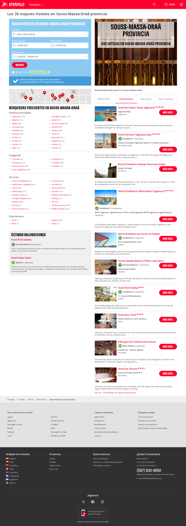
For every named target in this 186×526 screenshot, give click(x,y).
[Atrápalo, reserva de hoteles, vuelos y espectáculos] (13, 4)
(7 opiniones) (138, 139)
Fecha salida (55, 41)
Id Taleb (54, 424)
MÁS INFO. (168, 112)
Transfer (55, 191)
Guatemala (14, 476)
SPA (53, 202)
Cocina (14, 188)
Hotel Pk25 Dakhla (21, 239)
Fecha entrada (18, 41)
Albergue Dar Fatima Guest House (137, 341)
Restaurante (56, 188)
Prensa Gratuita (18, 209)
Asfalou (55, 144)
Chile (11, 462)
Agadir (10, 417)
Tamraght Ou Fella (59, 432)
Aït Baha (55, 127)
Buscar (20, 65)
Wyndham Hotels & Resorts (106, 432)
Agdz (14, 148)
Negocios (55, 220)
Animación (56, 181)
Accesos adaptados (20, 181)
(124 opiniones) (115, 208)
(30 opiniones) (138, 292)
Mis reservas (142, 459)
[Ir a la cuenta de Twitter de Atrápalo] (83, 502)
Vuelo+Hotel (54, 465)
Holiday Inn (99, 420)
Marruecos (41, 399)
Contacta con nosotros (146, 465)
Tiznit (54, 134)
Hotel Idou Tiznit (127, 314)
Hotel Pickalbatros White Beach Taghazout (141, 191)
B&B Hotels (99, 417)
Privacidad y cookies (101, 465)
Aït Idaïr (15, 141)
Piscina (15, 205)
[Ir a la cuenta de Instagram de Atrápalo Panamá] (102, 502)
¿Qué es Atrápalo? (101, 458)
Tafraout (55, 130)
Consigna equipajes (20, 198)
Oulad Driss (56, 141)
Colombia (13, 465)
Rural (14, 220)
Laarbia (15, 144)
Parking (55, 198)
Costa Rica (13, 472)
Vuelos (52, 458)
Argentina (13, 479)
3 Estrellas (16, 162)
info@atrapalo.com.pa (152, 478)
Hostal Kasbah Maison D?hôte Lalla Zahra (141, 261)
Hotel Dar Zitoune (128, 368)
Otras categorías (18, 169)
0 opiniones (36, 244)
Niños (54, 223)
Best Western (100, 424)
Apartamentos (18, 166)
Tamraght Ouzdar (59, 116)
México (12, 483)
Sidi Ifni (15, 137)
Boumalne (56, 137)
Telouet (55, 148)
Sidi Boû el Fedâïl (58, 435)
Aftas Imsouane (58, 123)
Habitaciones (18, 52)
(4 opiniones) (139, 346)
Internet (15, 202)
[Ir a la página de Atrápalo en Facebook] (93, 502)
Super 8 (97, 435)
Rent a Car (53, 469)
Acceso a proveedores (147, 424)
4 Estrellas (56, 159)
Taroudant (16, 127)
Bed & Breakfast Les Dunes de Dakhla (139, 234)
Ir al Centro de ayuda (146, 462)
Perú (11, 469)
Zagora (15, 123)
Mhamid (15, 120)
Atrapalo (11, 399)
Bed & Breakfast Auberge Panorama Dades (142, 164)
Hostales (55, 166)
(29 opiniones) (138, 238)
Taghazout (16, 116)
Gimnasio (55, 184)
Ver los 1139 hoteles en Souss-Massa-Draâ (115, 392)
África (30, 399)
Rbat (53, 428)
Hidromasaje (17, 191)
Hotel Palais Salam (21, 257)
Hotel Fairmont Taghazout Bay (135, 134)
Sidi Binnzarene (57, 420)
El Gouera (16, 134)
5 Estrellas (16, 159)
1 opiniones (28, 262)
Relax (14, 223)
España (12, 458)
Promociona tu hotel (147, 420)
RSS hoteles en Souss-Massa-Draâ (152, 428)
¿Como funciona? (145, 417)
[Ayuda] (169, 4)
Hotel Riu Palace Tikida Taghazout (136, 107)
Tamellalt (15, 130)
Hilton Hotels (100, 428)
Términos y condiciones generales (107, 462)
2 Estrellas (56, 162)
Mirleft (54, 120)
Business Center (18, 195)
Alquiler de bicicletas (60, 195)
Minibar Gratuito (58, 209)
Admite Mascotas (59, 205)
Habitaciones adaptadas (22, 184)
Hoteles (21, 399)
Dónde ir (16, 30)
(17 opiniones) (143, 265)
